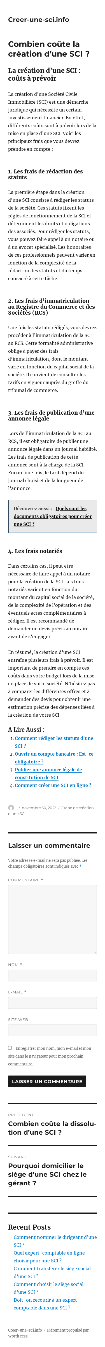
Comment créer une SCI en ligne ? (53, 785)
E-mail (17, 992)
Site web (18, 1019)
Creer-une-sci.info (38, 20)
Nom (15, 964)
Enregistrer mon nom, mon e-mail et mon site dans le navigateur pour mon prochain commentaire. (49, 1056)
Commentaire (25, 880)
